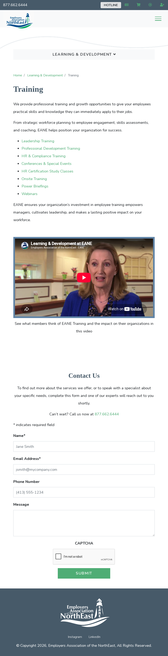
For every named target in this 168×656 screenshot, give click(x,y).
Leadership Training (38, 141)
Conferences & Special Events (47, 163)
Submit (84, 573)
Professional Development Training (51, 148)
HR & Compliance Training (44, 156)
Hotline (111, 5)
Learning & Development (82, 54)
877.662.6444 (15, 4)
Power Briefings (35, 186)
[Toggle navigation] (158, 19)
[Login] (149, 5)
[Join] (161, 5)
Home (17, 75)
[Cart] (137, 5)
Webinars (29, 193)
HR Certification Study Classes (47, 171)
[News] (125, 5)
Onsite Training (34, 178)
